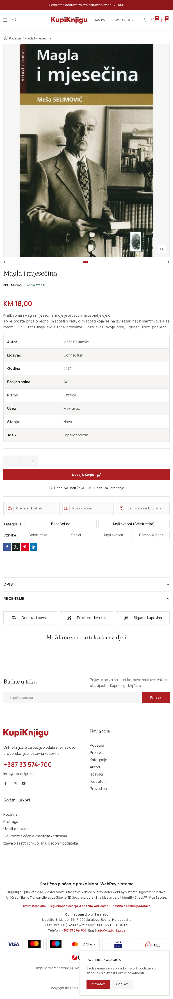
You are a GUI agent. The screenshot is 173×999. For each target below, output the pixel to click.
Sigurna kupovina (148, 617)
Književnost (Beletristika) (134, 523)
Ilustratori (98, 781)
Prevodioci (98, 788)
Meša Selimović (76, 341)
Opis (8, 584)
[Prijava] (143, 20)
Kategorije (98, 759)
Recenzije (13, 598)
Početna (15, 38)
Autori (95, 766)
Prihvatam (98, 984)
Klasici (76, 534)
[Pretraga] (14, 20)
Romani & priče (151, 534)
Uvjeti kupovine (16, 828)
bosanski (122, 20)
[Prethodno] (5, 262)
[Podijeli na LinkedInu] (33, 547)
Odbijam (122, 984)
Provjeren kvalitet (91, 617)
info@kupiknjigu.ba (111, 930)
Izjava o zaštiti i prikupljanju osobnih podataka (40, 843)
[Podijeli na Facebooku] (7, 547)
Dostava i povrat (35, 617)
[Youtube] (23, 783)
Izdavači (96, 774)
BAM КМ (99, 20)
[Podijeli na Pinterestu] (25, 547)
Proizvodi (97, 752)
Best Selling (61, 523)
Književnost (113, 534)
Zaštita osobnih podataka (131, 906)
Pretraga (10, 821)
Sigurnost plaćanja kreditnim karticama (35, 835)
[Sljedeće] (168, 262)
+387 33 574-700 (73, 930)
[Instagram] (14, 783)
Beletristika (38, 534)
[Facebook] (5, 783)
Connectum (73, 355)
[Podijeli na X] (16, 547)
